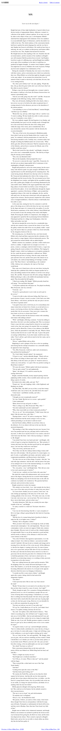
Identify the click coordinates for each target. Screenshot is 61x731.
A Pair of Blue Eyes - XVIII (12, 729)
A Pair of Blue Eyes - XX (50, 729)
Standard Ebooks (5, 2)
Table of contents (55, 2)
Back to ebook (43, 2)
